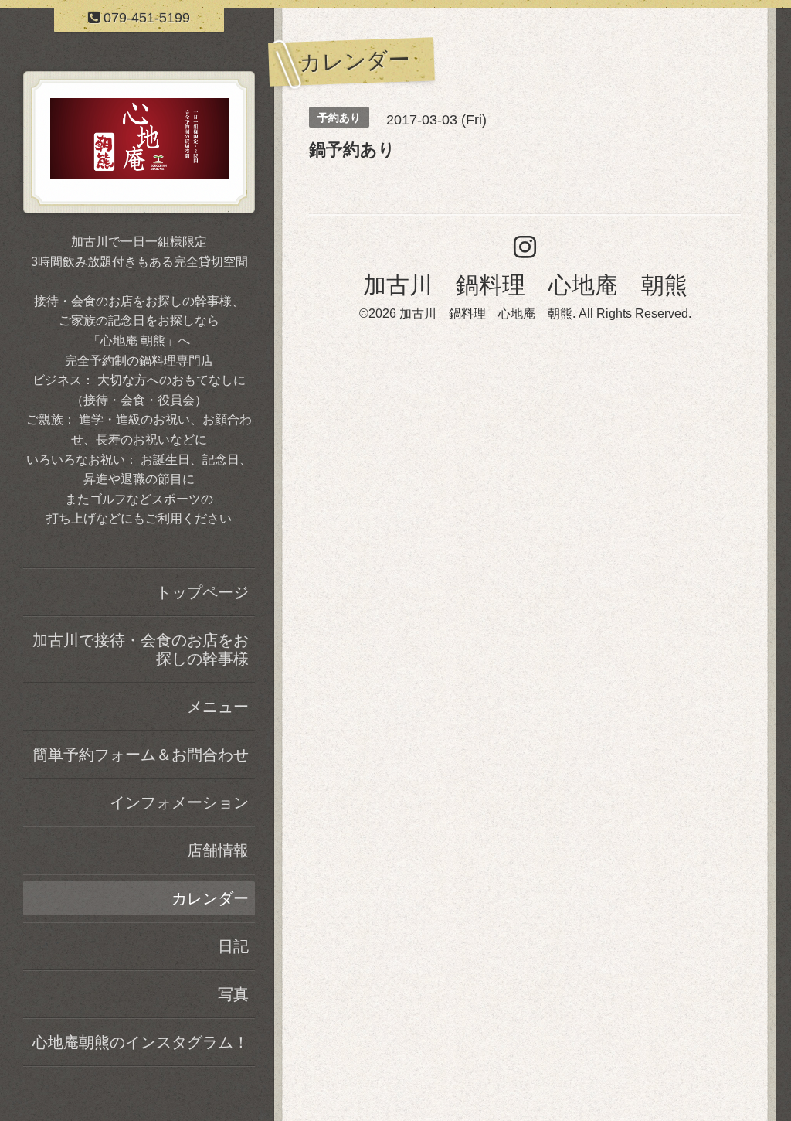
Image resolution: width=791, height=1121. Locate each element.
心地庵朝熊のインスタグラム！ (140, 1042)
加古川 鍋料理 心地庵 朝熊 (525, 285)
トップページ (202, 592)
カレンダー (210, 898)
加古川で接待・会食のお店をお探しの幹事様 (140, 649)
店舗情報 (218, 850)
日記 (233, 946)
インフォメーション (179, 802)
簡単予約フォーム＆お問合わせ (140, 754)
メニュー (218, 706)
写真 (233, 994)
